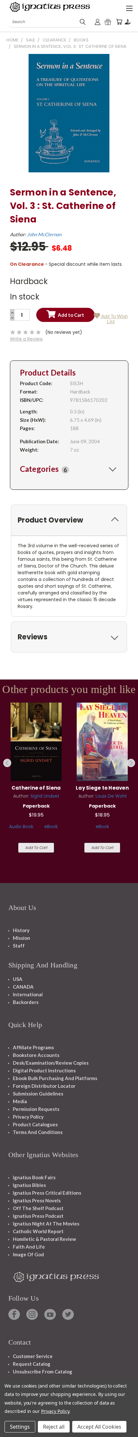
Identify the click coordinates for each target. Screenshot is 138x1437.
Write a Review (26, 339)
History (21, 930)
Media (20, 1101)
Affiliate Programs (33, 1047)
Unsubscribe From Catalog (42, 1371)
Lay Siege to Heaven (102, 787)
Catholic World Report (38, 1231)
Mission (21, 938)
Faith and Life (29, 1247)
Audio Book (21, 826)
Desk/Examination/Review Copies (51, 1063)
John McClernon (44, 234)
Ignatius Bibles (29, 1185)
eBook (51, 826)
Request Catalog (31, 1364)
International (28, 994)
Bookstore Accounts (36, 1055)
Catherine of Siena (36, 787)
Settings (20, 1426)
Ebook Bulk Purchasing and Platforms (55, 1078)
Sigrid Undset (44, 796)
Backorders (26, 1002)
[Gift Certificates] (107, 22)
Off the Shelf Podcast (38, 1208)
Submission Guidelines (38, 1093)
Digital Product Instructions (44, 1070)
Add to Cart (36, 847)
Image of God (28, 1254)
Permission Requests (36, 1109)
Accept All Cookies (99, 1426)
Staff (19, 945)
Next (131, 763)
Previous (7, 763)
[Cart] (119, 22)
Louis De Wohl (111, 796)
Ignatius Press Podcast (38, 1216)
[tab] (69, 469)
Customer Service (33, 1356)
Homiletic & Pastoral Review (44, 1239)
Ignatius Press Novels (37, 1200)
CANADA (23, 987)
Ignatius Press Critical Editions (47, 1193)
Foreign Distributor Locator (44, 1086)
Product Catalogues (35, 1124)
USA (17, 979)
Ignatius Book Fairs (34, 1177)
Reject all (54, 1426)
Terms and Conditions (38, 1132)
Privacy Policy (28, 1117)
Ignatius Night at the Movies (46, 1223)
